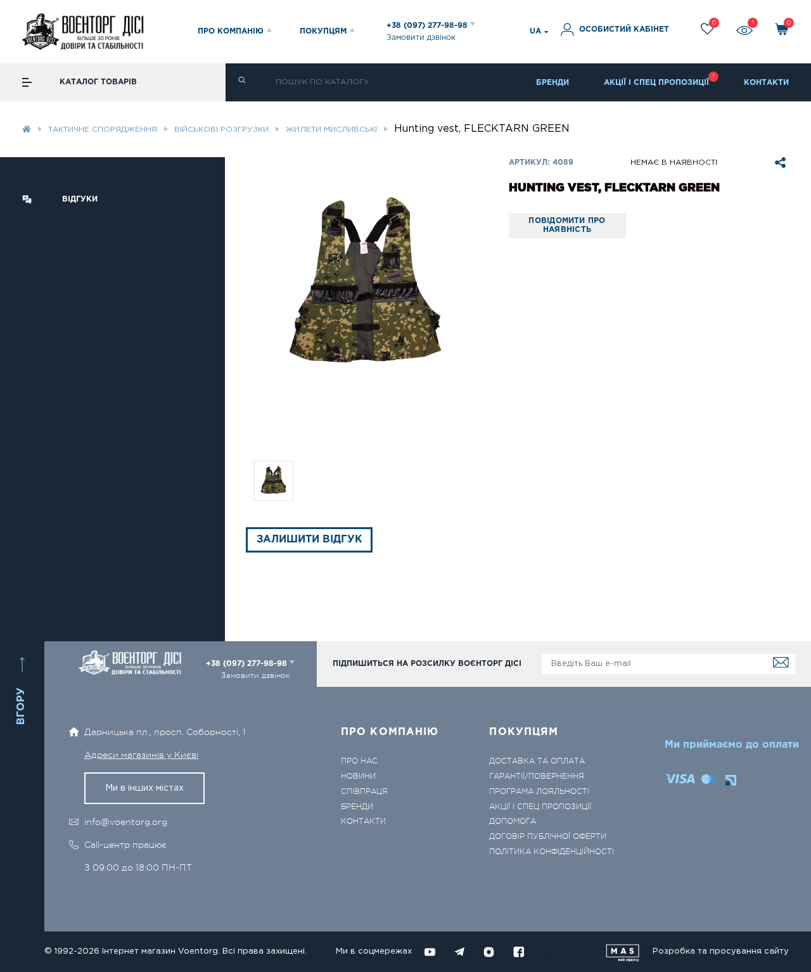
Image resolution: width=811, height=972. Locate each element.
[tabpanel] (366, 286)
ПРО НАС (359, 761)
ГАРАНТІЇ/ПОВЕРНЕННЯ (536, 776)
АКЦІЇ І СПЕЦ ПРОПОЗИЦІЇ (656, 82)
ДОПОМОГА (512, 821)
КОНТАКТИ (766, 82)
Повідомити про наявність (566, 225)
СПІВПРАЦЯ (364, 792)
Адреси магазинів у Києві (141, 755)
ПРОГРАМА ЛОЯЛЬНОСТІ (539, 792)
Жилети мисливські (331, 129)
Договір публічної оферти (547, 837)
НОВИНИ (358, 776)
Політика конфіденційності (551, 852)
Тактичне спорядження (102, 129)
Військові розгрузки (221, 129)
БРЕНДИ (552, 82)
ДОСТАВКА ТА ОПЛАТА (537, 761)
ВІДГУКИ (80, 199)
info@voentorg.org (125, 822)
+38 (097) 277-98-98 (428, 25)
